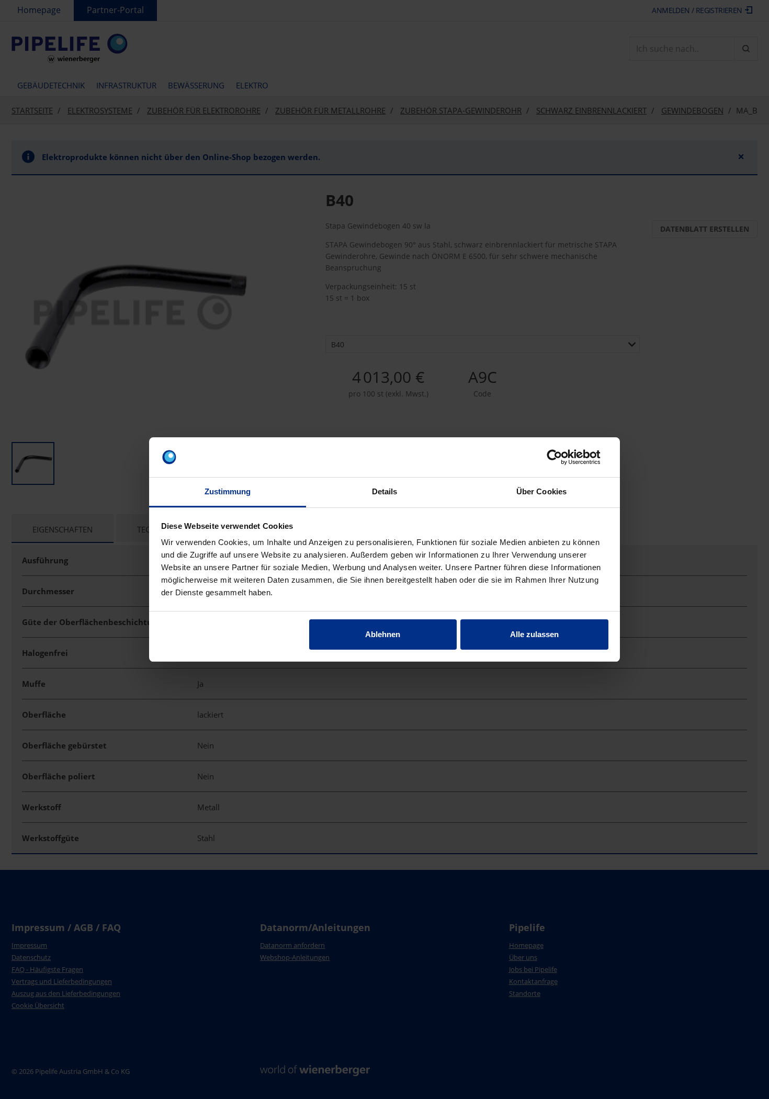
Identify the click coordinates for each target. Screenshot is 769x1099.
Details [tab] (385, 491)
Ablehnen (382, 634)
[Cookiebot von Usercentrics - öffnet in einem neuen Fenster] (562, 457)
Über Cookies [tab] (541, 491)
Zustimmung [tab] (228, 491)
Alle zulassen (534, 634)
